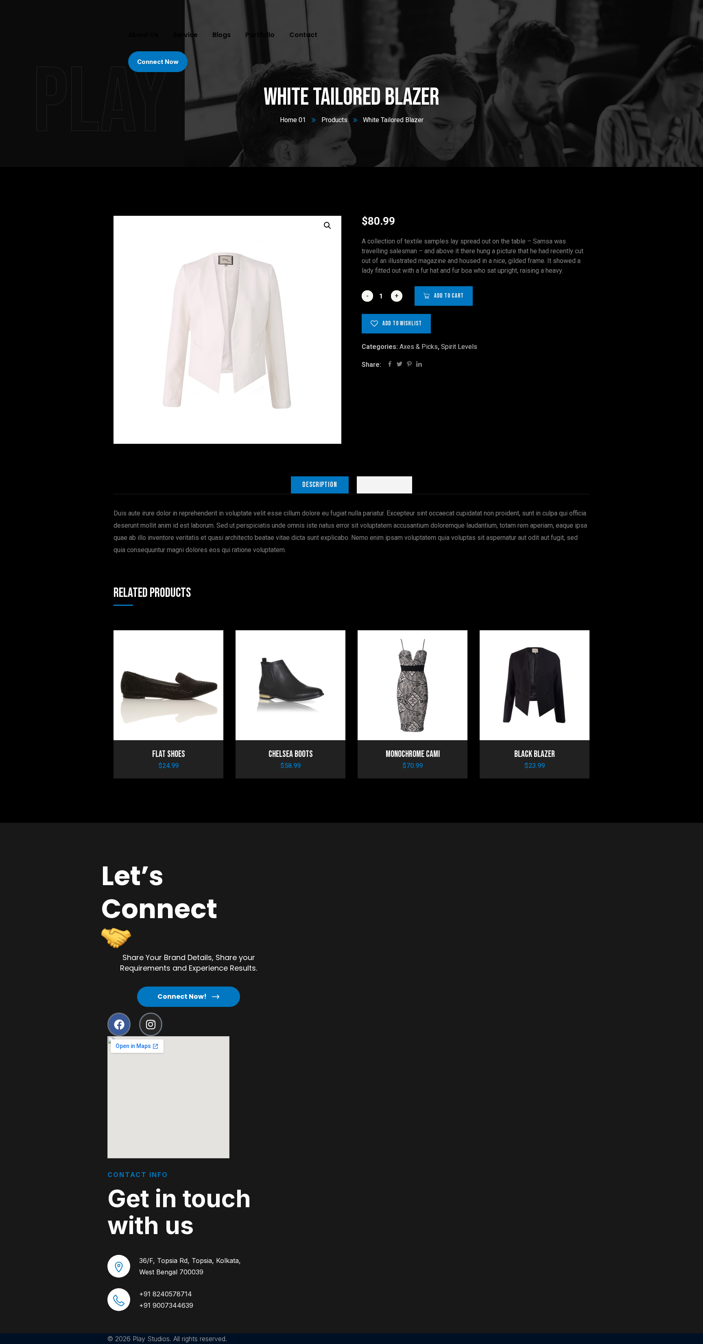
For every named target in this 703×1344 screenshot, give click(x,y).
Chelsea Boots (291, 754)
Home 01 (293, 120)
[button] (327, 225)
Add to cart (449, 296)
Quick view (203, 683)
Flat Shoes (168, 754)
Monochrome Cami (413, 754)
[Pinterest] (409, 365)
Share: (371, 364)
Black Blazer (534, 754)
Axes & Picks (419, 347)
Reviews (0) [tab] (384, 484)
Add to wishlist (402, 323)
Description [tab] (319, 484)
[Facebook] (390, 365)
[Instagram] (150, 1024)
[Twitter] (399, 365)
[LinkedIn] (419, 365)
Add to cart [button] (203, 646)
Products (334, 120)
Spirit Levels (459, 347)
